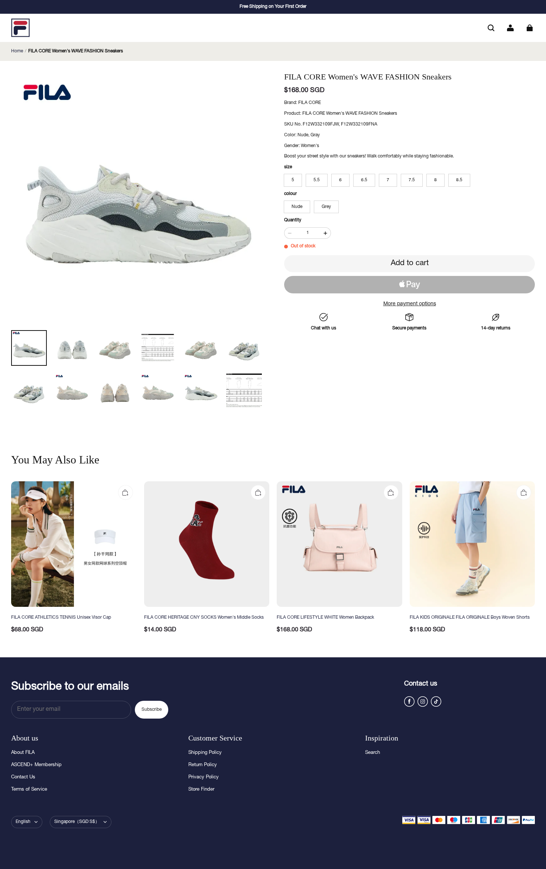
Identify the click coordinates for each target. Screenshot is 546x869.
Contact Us (23, 777)
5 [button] (293, 180)
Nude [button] (297, 207)
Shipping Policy (205, 753)
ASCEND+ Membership (36, 765)
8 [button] (435, 180)
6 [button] (340, 180)
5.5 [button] (316, 180)
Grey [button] (326, 207)
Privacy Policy (203, 777)
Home (17, 51)
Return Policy (202, 765)
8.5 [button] (459, 180)
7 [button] (388, 180)
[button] (491, 28)
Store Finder (201, 789)
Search (372, 753)
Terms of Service (29, 789)
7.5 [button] (412, 180)
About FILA (23, 753)
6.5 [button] (364, 180)
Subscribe (152, 709)
